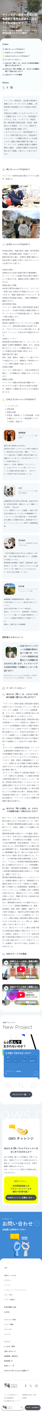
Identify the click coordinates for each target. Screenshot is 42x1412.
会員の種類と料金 (10, 1307)
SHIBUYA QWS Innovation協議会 (15, 1370)
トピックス (8, 1329)
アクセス (7, 1341)
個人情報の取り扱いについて (12, 1401)
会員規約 (7, 1312)
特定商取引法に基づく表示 (29, 1395)
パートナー (7, 1285)
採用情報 (7, 1361)
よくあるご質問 (9, 1346)
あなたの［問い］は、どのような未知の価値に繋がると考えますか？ (22, 64)
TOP (5, 1268)
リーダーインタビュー (13, 59)
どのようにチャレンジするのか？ (17, 56)
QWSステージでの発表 (13, 74)
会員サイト (8, 1365)
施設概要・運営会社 (11, 1356)
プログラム (7, 1280)
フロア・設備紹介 (9, 1300)
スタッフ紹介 (8, 1295)
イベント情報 (8, 1324)
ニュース (7, 1334)
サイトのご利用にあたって (11, 1395)
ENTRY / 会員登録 (32, 1407)
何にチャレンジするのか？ (15, 49)
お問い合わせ (8, 1351)
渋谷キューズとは (10, 1275)
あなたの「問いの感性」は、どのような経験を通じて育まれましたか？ (22, 70)
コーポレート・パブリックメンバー (15, 1290)
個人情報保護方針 (9, 1398)
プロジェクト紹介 (10, 1319)
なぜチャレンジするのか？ (15, 52)
